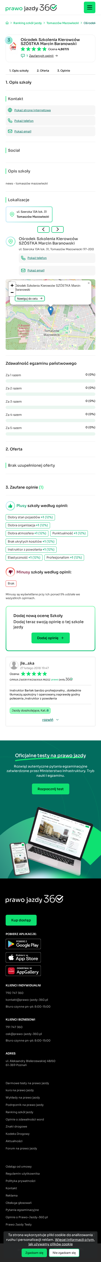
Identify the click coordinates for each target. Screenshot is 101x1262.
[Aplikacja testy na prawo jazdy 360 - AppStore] (50, 958)
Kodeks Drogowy (18, 1133)
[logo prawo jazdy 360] (31, 7)
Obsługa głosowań (19, 1203)
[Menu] (89, 7)
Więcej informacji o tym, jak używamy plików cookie (61, 1241)
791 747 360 (14, 1027)
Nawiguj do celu (27, 298)
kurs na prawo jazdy (20, 1090)
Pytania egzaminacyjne (22, 1210)
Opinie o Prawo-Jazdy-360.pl (27, 1217)
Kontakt (11, 1188)
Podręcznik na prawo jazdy (25, 1105)
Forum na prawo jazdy (21, 1148)
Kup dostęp (21, 920)
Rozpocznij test (51, 789)
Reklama (12, 1195)
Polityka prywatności (20, 1181)
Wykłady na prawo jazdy (23, 1097)
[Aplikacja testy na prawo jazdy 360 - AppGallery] (50, 971)
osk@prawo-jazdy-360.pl (24, 1034)
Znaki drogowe (16, 1126)
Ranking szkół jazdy (19, 1112)
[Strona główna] (7, 23)
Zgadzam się (34, 1252)
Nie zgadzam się (64, 1252)
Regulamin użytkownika (23, 1173)
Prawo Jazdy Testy (19, 1224)
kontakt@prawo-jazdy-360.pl (27, 999)
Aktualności (14, 1141)
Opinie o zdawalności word (25, 1119)
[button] (51, 311)
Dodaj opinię (47, 638)
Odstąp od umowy (19, 1166)
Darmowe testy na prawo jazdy (27, 1083)
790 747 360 (14, 993)
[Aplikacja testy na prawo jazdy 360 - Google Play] (50, 944)
